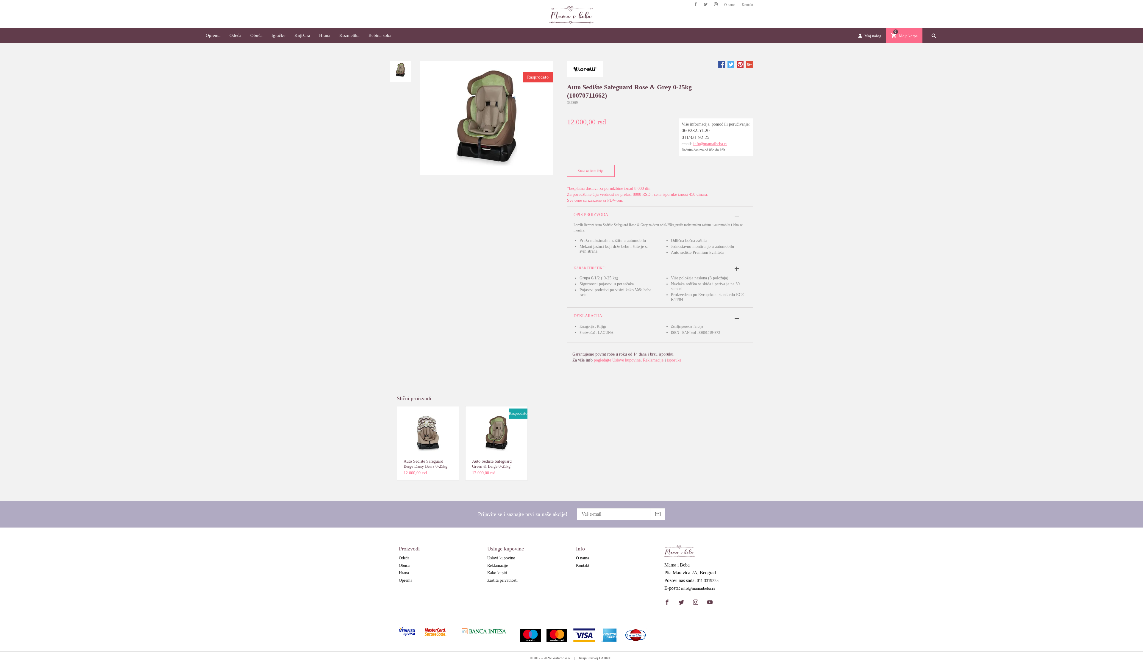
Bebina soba (379, 35)
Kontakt (747, 5)
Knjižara (302, 35)
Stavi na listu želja (590, 171)
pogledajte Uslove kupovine (617, 360)
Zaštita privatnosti (502, 580)
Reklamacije (653, 360)
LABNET (606, 658)
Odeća (235, 35)
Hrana (324, 35)
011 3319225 (708, 581)
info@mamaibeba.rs (710, 144)
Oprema (213, 35)
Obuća (256, 35)
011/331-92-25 (695, 137)
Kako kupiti (497, 573)
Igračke (278, 35)
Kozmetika (349, 35)
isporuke (674, 360)
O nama (729, 5)
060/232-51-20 (696, 130)
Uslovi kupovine (501, 558)
